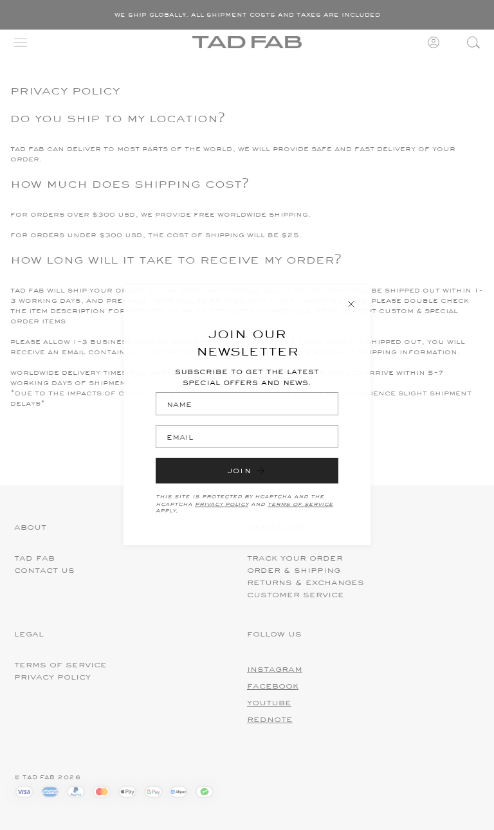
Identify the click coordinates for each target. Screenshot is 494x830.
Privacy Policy (221, 503)
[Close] (351, 304)
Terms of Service (300, 503)
